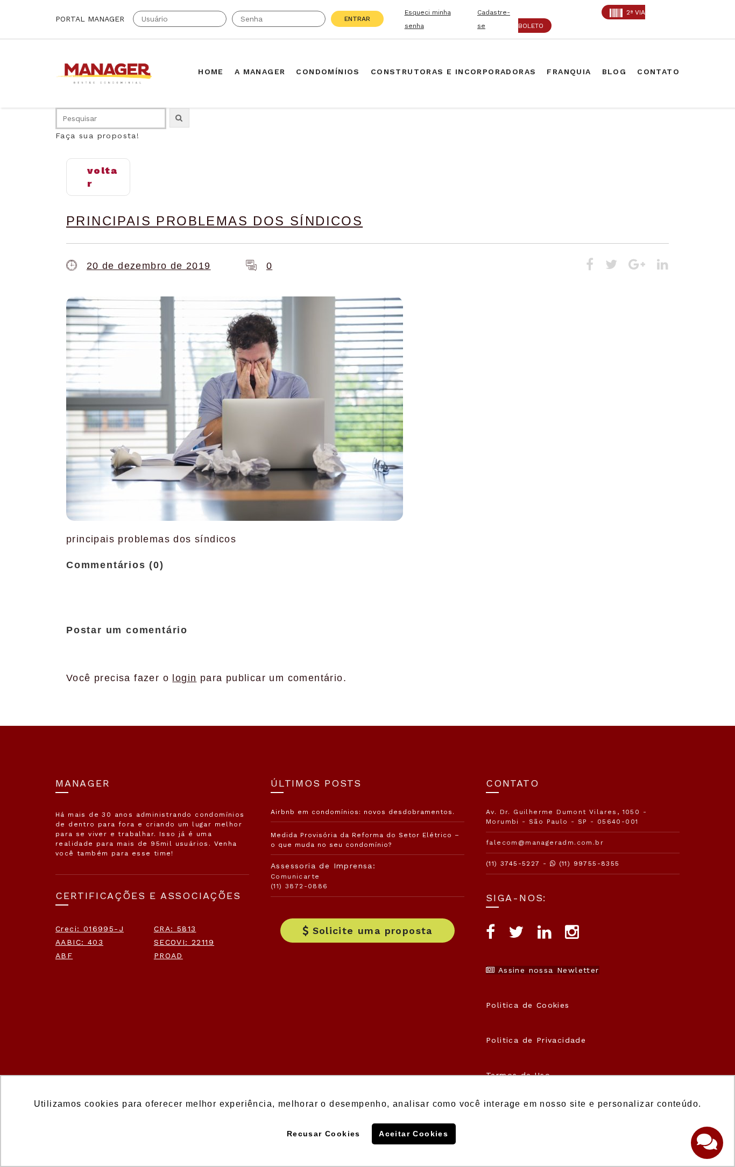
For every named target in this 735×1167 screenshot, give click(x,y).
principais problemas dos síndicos (214, 221)
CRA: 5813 (175, 928)
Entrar (357, 19)
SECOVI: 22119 (184, 942)
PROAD (168, 955)
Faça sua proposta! (97, 135)
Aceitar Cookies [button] (413, 1133)
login (184, 678)
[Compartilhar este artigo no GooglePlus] (637, 265)
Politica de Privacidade (536, 1040)
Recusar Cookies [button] (324, 1133)
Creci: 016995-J (89, 928)
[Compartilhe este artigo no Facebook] (590, 265)
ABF (64, 955)
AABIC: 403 (79, 942)
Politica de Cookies (528, 1005)
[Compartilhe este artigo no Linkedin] (663, 265)
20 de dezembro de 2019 (149, 265)
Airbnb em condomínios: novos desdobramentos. (363, 812)
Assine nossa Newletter (547, 970)
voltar (102, 177)
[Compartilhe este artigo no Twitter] (611, 265)
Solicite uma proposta (373, 930)
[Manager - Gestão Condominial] (109, 73)
